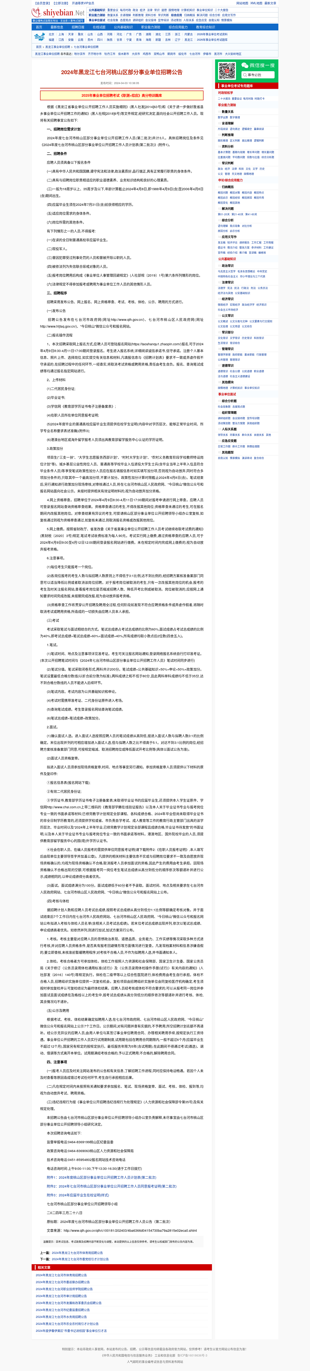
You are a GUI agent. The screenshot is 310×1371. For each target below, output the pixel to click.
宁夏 (129, 39)
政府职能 (237, 354)
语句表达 (235, 129)
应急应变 (201, 20)
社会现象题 (224, 406)
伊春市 (207, 54)
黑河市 (218, 54)
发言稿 (221, 242)
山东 (90, 34)
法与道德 (223, 376)
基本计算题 (224, 152)
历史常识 (247, 338)
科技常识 (259, 338)
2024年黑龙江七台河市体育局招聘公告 (77, 1253)
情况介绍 (232, 247)
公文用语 (235, 326)
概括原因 (247, 197)
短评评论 (232, 242)
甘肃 (119, 39)
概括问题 (223, 192)
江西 (61, 39)
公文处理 (223, 326)
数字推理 (235, 117)
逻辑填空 (247, 129)
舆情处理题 (253, 446)
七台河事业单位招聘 (86, 47)
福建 (51, 39)
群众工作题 (238, 446)
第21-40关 (237, 214)
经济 (142, 10)
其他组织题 (253, 423)
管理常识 (235, 359)
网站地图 (242, 3)
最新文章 (270, 3)
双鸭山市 (159, 54)
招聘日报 (78, 27)
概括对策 (235, 192)
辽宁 (177, 39)
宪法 (229, 288)
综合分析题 (267, 157)
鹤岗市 (171, 54)
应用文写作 (229, 15)
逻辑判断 (259, 140)
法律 (149, 10)
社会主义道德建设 (240, 376)
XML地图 (256, 3)
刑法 (253, 288)
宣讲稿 (252, 252)
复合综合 (259, 458)
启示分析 (235, 231)
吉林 (168, 39)
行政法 (245, 288)
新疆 (158, 39)
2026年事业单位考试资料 (212, 34)
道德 (164, 10)
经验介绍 (232, 252)
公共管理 (223, 359)
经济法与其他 (225, 293)
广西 (139, 34)
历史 (262, 168)
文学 (255, 168)
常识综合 (235, 343)
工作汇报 (256, 242)
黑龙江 (189, 39)
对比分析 (247, 226)
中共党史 (262, 271)
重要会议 (112, 10)
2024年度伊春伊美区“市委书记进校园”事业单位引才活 (71, 1330)
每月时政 (125, 10)
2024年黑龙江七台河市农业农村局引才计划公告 (67, 1323)
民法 (236, 288)
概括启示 (223, 197)
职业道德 (259, 371)
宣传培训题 (253, 418)
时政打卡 (260, 98)
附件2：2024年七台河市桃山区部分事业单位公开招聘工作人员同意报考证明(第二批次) (112, 1186)
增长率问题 (253, 152)
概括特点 (259, 192)
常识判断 (163, 15)
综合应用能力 (178, 27)
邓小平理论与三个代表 (252, 276)
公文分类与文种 (239, 321)
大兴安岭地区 (233, 54)
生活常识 (223, 343)
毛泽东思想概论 (246, 271)
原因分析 (223, 231)
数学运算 (223, 117)
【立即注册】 (62, 3)
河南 (109, 34)
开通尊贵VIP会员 (83, 3)
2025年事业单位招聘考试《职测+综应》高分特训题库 (122, 95)
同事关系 (235, 434)
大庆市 (136, 54)
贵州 (90, 39)
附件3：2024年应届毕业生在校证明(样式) (78, 1195)
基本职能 (249, 354)
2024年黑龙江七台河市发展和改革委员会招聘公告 (69, 1303)
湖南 (148, 34)
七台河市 (194, 54)
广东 (129, 34)
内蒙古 (189, 34)
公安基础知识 (242, 293)
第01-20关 (224, 214)
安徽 (71, 39)
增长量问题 (267, 152)
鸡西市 (147, 54)
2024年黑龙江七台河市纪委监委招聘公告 (63, 1310)
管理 (227, 173)
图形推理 (223, 140)
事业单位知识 (205, 10)
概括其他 (235, 202)
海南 (148, 39)
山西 (100, 34)
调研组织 (138, 20)
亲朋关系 (259, 434)
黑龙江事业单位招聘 (57, 47)
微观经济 (223, 304)
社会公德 (235, 371)
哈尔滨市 (79, 54)
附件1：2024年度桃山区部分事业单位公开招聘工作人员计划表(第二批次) (101, 1177)
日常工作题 (224, 446)
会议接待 (150, 20)
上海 (61, 34)
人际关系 (188, 20)
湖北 (158, 34)
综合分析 (214, 15)
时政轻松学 (225, 92)
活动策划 (176, 20)
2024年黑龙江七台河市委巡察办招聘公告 (63, 1282)
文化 (248, 168)
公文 (220, 173)
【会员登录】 (42, 3)
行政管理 (261, 354)
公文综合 (247, 326)
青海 (139, 39)
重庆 (80, 34)
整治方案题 (238, 423)
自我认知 (214, 20)
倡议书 (221, 247)
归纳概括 (189, 15)
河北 (119, 34)
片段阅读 (223, 129)
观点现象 (235, 226)
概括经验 (235, 197)
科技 (241, 168)
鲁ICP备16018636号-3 (192, 1355)
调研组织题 (224, 418)
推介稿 (243, 252)
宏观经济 (235, 304)
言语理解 (125, 15)
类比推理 (247, 140)
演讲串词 (247, 458)
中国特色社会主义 (228, 276)
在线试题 (99, 27)
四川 (100, 39)
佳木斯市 (123, 54)
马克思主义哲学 (227, 271)
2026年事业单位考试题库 (212, 39)
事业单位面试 (97, 20)
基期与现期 (238, 152)
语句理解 (223, 226)
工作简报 (268, 242)
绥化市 (182, 54)
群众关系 (247, 434)
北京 (51, 34)
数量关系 (112, 15)
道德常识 (223, 371)
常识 (157, 10)
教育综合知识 (205, 27)
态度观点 (125, 20)
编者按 (262, 252)
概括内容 (247, 192)
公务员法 (263, 288)
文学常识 (235, 338)
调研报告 (244, 242)
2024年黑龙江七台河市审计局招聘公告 (61, 1296)
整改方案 (244, 247)
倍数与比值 (253, 157)
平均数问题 (238, 157)
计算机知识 (188, 10)
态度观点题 (238, 406)
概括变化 (223, 202)
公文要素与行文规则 (260, 321)
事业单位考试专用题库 (237, 85)
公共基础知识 (97, 10)
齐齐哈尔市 (95, 54)
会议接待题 (238, 418)
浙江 (177, 34)
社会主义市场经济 (228, 309)
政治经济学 (248, 304)
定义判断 (235, 140)
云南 (80, 39)
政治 (135, 10)
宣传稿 (221, 252)
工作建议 (268, 247)
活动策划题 (224, 423)
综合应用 (176, 15)
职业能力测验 (97, 15)
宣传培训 (163, 20)
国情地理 (173, 10)
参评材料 (256, 247)
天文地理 (237, 173)
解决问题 (202, 15)
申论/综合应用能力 (230, 180)
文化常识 (223, 338)
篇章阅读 (259, 129)
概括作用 (259, 197)
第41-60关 (251, 214)
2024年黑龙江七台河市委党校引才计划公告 (80, 1259)
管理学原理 (224, 354)
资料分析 (150, 15)
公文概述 (223, 321)
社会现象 (112, 20)
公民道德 (247, 371)
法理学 (221, 288)
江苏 (168, 34)
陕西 (109, 39)
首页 (39, 27)
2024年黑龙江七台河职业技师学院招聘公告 (64, 1289)
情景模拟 (226, 20)
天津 (71, 34)
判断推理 (138, 15)
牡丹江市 (109, 54)
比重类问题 (224, 157)
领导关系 (223, 434)
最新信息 (57, 27)
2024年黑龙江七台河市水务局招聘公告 (61, 1317)
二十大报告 (221, 10)
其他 (268, 434)
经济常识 (261, 304)
